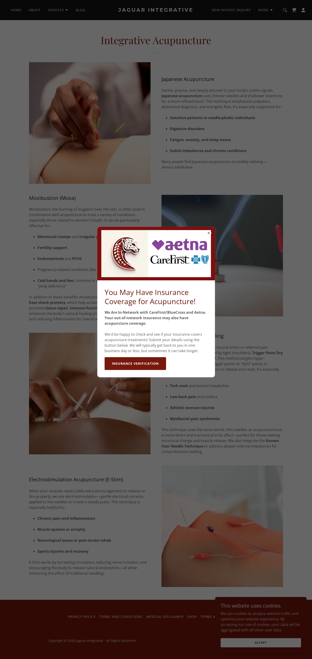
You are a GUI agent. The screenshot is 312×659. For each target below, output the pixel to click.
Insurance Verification (135, 363)
